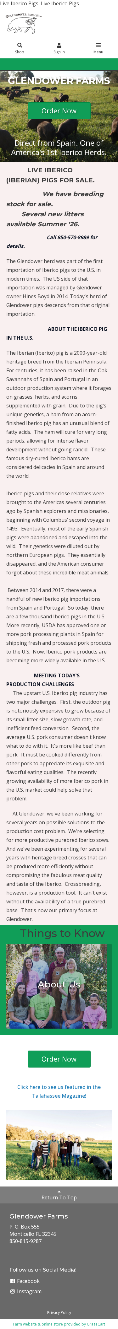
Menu (98, 52)
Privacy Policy (59, 1312)
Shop (19, 52)
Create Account (70, 64)
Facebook (28, 1281)
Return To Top (59, 1197)
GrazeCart (96, 1324)
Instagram (29, 1291)
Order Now (59, 110)
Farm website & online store (38, 1324)
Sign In (59, 52)
